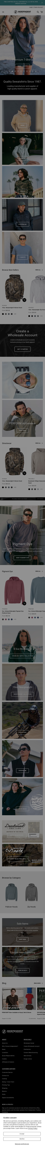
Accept (22, 1134)
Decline (22, 1139)
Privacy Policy (32, 1128)
